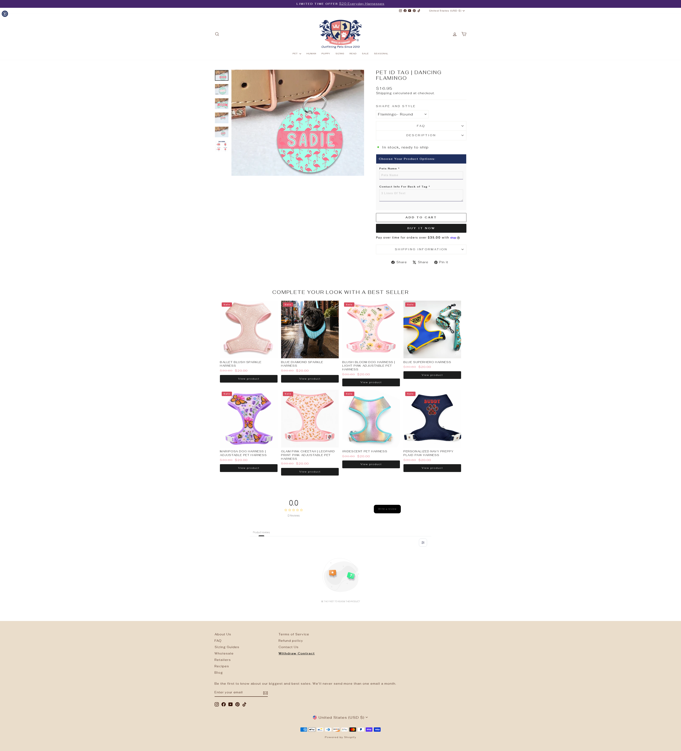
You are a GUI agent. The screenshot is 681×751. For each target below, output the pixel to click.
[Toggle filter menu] (423, 543)
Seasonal (381, 53)
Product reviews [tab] (261, 532)
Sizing (340, 53)
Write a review (387, 508)
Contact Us (289, 647)
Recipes (222, 666)
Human (311, 53)
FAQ (421, 126)
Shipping (384, 93)
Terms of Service (294, 634)
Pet (295, 53)
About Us (223, 634)
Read (353, 53)
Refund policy (291, 641)
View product (248, 378)
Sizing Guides (227, 647)
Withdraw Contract (297, 653)
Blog (219, 673)
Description (421, 135)
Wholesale (224, 653)
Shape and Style (396, 106)
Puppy (326, 53)
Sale (365, 53)
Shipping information (421, 249)
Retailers (223, 660)
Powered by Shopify (340, 737)
